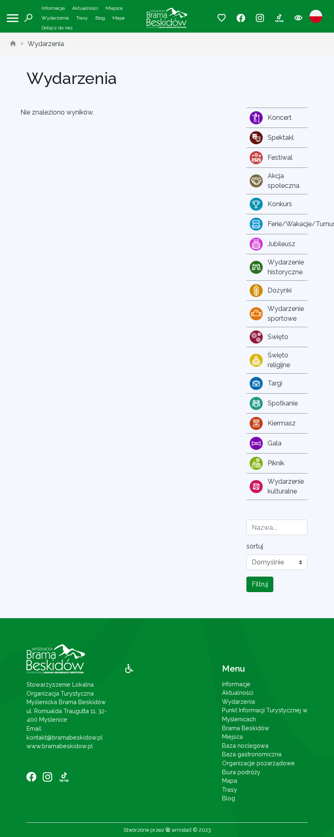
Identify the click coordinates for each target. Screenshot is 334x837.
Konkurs (280, 204)
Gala (274, 443)
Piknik (276, 463)
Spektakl (281, 137)
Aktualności (85, 8)
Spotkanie (283, 403)
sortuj (254, 546)
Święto (278, 337)
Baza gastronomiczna (251, 754)
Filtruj (260, 584)
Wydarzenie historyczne (286, 267)
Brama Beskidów (245, 728)
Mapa (118, 18)
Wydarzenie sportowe (286, 313)
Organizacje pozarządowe (258, 763)
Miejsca (114, 8)
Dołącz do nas (57, 28)
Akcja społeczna (283, 180)
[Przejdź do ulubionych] (221, 18)
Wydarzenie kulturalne (286, 486)
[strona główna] (13, 44)
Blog (100, 18)
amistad (181, 830)
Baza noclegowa (245, 745)
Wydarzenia (55, 18)
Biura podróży (241, 772)
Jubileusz (281, 244)
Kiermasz (282, 423)
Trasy (82, 18)
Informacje (53, 8)
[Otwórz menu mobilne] (13, 18)
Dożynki (280, 290)
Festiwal (280, 157)
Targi (275, 383)
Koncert (280, 117)
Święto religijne (279, 360)
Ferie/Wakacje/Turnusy (288, 224)
